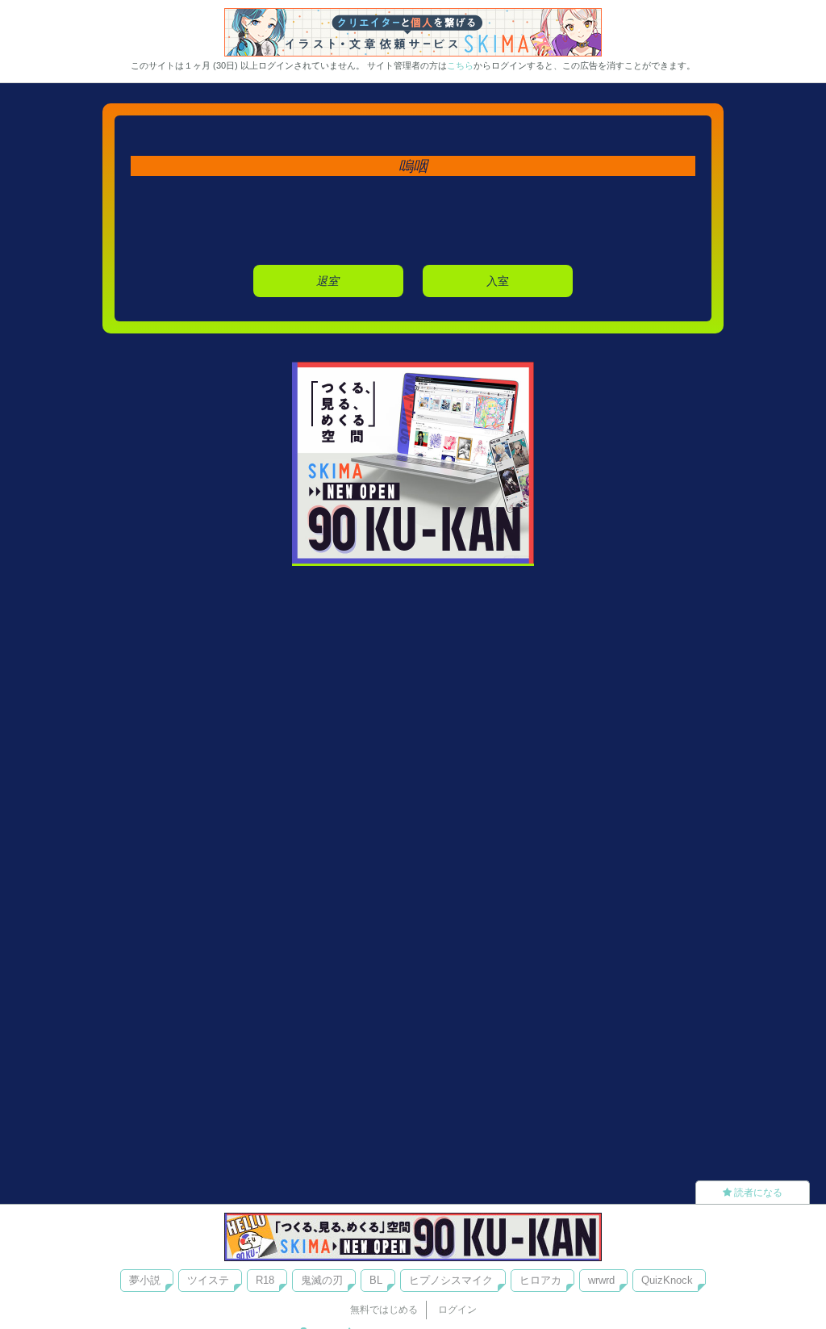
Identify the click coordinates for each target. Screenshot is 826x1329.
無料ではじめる (384, 1309)
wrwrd (601, 1280)
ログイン (457, 1309)
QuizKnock (667, 1280)
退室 (327, 281)
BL (375, 1280)
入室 (497, 281)
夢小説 (145, 1280)
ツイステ (208, 1280)
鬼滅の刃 (322, 1280)
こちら (460, 65)
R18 (265, 1280)
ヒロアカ (540, 1280)
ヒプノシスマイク (451, 1280)
